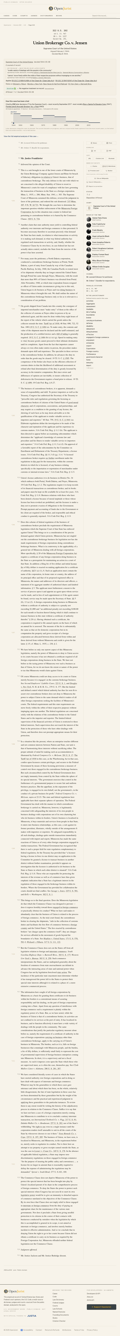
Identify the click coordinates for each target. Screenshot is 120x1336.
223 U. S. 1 (60, 683)
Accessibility (27, 1330)
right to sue (40, 1126)
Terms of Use (79, 1330)
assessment (90, 306)
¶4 (19, 164)
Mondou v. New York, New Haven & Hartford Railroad (47, 84)
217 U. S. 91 (70, 1119)
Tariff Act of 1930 (51, 323)
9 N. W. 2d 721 (31, 204)
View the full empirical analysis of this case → (21, 136)
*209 (13, 848)
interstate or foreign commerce (36, 1205)
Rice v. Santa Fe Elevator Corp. (94, 104)
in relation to (46, 177)
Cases (6, 16)
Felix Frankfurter (98, 224)
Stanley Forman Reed (100, 254)
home (88, 360)
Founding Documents (61, 1315)
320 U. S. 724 (34, 218)
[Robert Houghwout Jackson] (88, 249)
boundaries (90, 315)
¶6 (19, 224)
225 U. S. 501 (72, 890)
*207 (13, 632)
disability (89, 326)
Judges (34, 16)
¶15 (18, 900)
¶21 (18, 1255)
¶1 (19, 142)
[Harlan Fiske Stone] (88, 219)
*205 (13, 415)
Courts (24, 16)
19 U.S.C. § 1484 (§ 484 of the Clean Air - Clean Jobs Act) (33, 81)
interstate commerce (58, 951)
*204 (13, 309)
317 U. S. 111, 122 (52, 942)
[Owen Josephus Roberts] (88, 243)
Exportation (90, 349)
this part (36, 461)
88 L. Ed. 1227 (60, 36)
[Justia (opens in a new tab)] (31, 1316)
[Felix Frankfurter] (88, 225)
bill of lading (62, 333)
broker (88, 318)
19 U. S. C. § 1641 (62, 419)
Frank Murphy (97, 230)
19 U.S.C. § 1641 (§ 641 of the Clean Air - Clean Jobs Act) (76, 81)
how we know (49, 88)
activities (89, 301)
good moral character (94, 357)
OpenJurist (7, 25)
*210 (13, 954)
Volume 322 (17, 25)
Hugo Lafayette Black (100, 236)
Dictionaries (47, 16)
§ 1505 (66, 358)
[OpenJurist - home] (60, 8)
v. (58, 890)
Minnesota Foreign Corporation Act (62, 553)
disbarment (90, 329)
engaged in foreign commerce (65, 907)
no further (50, 458)
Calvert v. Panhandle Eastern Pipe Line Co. (48, 72)
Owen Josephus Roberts (101, 242)
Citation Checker (59, 1321)
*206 (13, 525)
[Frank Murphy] (88, 231)
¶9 (19, 388)
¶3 (19, 158)
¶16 (18, 947)
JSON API (90, 1300)
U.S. (25, 25)
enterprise (90, 343)
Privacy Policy (92, 1330)
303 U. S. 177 (64, 954)
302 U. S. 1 (47, 894)
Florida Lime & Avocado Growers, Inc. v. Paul (22, 107)
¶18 (18, 1074)
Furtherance (91, 354)
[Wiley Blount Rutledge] (88, 262)
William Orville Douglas (100, 267)
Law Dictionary (58, 1300)
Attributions (66, 1330)
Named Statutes (59, 1312)
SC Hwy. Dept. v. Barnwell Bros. (80, 84)
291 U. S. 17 (67, 755)
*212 (13, 1164)
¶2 (19, 147)
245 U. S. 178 (59, 1151)
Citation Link (100, 158)
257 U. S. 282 (56, 1123)
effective (90, 334)
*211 (13, 1061)
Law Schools (57, 1309)
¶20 (18, 1249)
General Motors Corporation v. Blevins (76, 72)
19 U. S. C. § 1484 (38, 327)
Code (15, 16)
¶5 (19, 170)
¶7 (19, 258)
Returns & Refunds (52, 1330)
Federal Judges (58, 1303)
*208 (13, 744)
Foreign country (92, 351)
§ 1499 (29, 382)
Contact (39, 1330)
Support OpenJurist (101, 1307)
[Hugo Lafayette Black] (88, 237)
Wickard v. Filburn (19, 84)
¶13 (18, 676)
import (88, 365)
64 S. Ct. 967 (60, 34)
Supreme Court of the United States (60, 48)
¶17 (18, 992)
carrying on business (54, 1037)
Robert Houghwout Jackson (102, 248)
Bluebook (111, 158)
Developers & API (93, 1294)
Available (89, 309)
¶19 (18, 1177)
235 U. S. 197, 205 (34, 1137)
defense (89, 323)
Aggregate (90, 304)
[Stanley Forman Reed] (88, 255)
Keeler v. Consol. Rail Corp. (41, 77)
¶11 (18, 522)
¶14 (18, 741)
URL (89, 158)
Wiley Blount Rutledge (100, 261)
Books (59, 16)
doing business (66, 289)
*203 (13, 201)
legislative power (28, 1195)
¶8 (19, 306)
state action (62, 972)
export (88, 346)
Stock (27, 958)
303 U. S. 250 (45, 958)
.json (14, 1270)
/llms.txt (90, 1297)
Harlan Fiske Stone (99, 218)
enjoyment (90, 340)
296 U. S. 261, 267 (52, 1068)
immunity (89, 363)
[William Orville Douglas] (88, 268)
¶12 (18, 649)
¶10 (18, 477)
